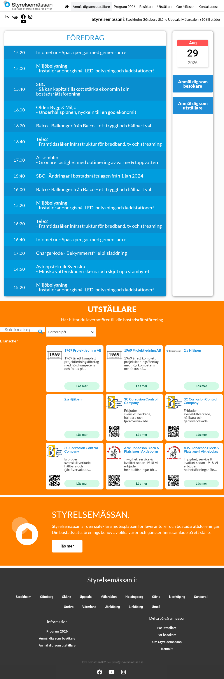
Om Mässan (185, 6)
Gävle (156, 597)
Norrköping (177, 597)
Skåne (162, 19)
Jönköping (112, 607)
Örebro (69, 607)
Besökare (146, 6)
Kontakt (167, 649)
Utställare (164, 6)
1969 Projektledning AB (82, 350)
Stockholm (134, 19)
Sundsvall (201, 597)
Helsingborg (134, 597)
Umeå (156, 607)
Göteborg (150, 19)
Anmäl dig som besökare (57, 638)
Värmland (89, 607)
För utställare (167, 628)
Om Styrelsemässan (167, 642)
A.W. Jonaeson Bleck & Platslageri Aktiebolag (141, 449)
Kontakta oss (208, 6)
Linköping (136, 607)
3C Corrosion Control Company (141, 401)
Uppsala (174, 19)
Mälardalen (190, 19)
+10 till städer (210, 19)
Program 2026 (124, 6)
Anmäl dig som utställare (91, 6)
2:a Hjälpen (192, 350)
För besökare (167, 635)
